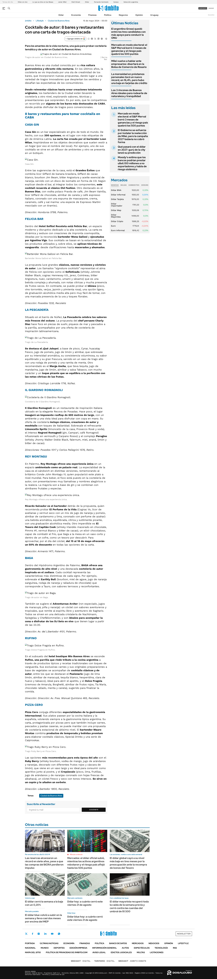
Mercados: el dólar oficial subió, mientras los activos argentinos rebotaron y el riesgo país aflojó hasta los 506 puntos (86, 862)
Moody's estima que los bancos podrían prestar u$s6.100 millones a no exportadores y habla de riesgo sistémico (132, 163)
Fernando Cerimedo (101, 2)
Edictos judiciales (121, 952)
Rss (175, 948)
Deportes (59, 948)
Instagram (39, 934)
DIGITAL (81, 961)
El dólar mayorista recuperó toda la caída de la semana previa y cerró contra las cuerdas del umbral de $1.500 (129, 906)
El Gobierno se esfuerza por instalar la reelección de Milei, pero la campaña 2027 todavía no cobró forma (133, 136)
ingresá (211, 8)
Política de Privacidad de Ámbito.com (66, 952)
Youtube (52, 934)
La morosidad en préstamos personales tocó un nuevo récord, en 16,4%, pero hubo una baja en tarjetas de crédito (129, 78)
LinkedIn (45, 934)
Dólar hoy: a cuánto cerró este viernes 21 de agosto (85, 903)
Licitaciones (156, 952)
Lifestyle (40, 21)
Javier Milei (62, 2)
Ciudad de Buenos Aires (58, 21)
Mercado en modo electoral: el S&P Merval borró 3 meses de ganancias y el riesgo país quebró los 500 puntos (129, 49)
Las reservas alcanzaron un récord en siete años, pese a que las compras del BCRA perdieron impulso (44, 862)
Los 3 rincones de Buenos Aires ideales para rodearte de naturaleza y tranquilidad (129, 93)
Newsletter (211, 15)
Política (107, 15)
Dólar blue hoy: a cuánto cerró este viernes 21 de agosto (85, 918)
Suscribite (93, 810)
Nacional (30, 948)
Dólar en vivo (22, 2)
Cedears (144, 185)
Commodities (133, 185)
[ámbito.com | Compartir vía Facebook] (92, 38)
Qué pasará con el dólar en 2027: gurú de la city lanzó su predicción (132, 149)
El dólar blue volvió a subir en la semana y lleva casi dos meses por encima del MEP (43, 918)
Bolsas (124, 185)
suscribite (202, 8)
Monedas (115, 185)
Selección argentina (131, 2)
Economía (76, 15)
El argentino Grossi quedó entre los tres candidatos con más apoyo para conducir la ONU (128, 33)
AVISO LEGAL (99, 952)
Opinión (139, 15)
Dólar (87, 2)
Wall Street (75, 2)
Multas (141, 952)
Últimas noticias (49, 943)
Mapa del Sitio (33, 952)
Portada (30, 943)
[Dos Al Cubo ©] (179, 972)
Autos (125, 948)
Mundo (45, 948)
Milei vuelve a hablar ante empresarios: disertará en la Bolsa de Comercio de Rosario (129, 64)
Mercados (138, 943)
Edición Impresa (78, 948)
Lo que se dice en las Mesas (42, 2)
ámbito (28, 21)
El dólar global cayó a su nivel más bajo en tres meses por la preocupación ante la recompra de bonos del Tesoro (128, 862)
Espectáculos (142, 948)
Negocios (123, 15)
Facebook (32, 934)
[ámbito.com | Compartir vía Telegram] (102, 38)
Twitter (26, 934)
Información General (104, 948)
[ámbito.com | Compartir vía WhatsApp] (89, 38)
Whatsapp (59, 934)
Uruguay (154, 15)
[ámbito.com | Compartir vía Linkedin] (98, 38)
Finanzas (92, 15)
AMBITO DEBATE (132, 961)
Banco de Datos (118, 943)
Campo (116, 2)
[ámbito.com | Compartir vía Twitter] (95, 38)
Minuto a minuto (76, 854)
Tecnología (161, 948)
